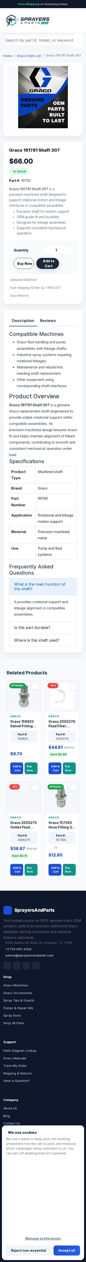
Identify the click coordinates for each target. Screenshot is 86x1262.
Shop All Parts (13, 1023)
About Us (10, 1108)
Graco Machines (15, 985)
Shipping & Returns (17, 1073)
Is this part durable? (32, 627)
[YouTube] (36, 965)
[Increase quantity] (68, 250)
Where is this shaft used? (36, 640)
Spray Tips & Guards (18, 1000)
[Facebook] (7, 965)
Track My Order (15, 1065)
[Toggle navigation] (73, 20)
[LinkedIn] (17, 965)
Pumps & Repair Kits (18, 1008)
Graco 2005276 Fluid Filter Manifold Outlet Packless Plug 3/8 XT (61, 724)
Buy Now (24, 263)
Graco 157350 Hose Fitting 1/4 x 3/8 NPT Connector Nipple (61, 825)
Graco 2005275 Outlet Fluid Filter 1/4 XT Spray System (23, 825)
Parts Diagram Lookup (19, 1050)
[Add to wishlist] (66, 263)
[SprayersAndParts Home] (28, 20)
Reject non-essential (28, 1250)
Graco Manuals (14, 1058)
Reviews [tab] (48, 320)
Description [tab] (23, 320)
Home (7, 56)
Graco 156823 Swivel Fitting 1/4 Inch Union (22, 724)
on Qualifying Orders (43, 4)
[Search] (79, 40)
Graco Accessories (17, 993)
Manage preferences (43, 1238)
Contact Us (11, 1123)
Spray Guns (12, 1015)
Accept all (67, 1250)
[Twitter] (26, 965)
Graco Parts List (29, 56)
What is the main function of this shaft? (39, 586)
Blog (6, 1116)
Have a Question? (16, 1081)
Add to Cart (48, 263)
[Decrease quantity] (47, 250)
